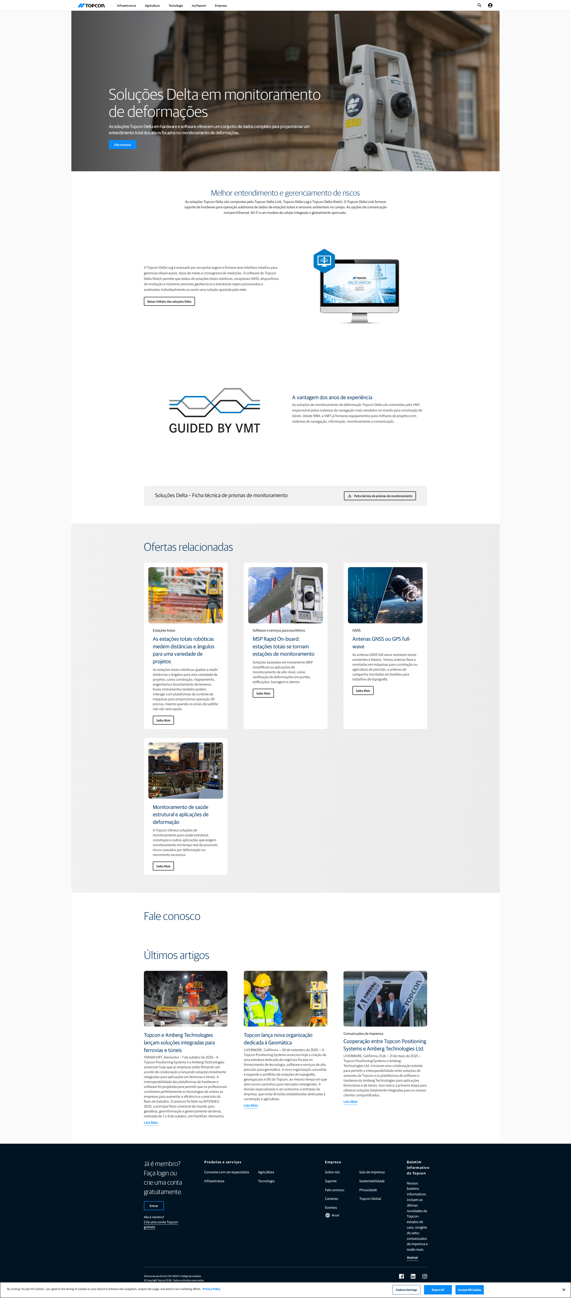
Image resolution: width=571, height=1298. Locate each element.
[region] (285, 1290)
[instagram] (424, 1276)
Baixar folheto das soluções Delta (169, 301)
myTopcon (199, 5)
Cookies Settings (406, 1290)
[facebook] (401, 1276)
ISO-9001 (173, 1276)
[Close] (564, 1290)
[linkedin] (413, 1276)
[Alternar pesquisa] (479, 5)
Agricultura (152, 5)
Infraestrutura (126, 5)
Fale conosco (122, 145)
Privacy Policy (211, 1289)
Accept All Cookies (469, 1290)
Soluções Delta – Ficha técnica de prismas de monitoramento (221, 495)
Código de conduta (190, 1276)
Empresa (221, 5)
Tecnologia (176, 5)
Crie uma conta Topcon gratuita (161, 1224)
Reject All (438, 1290)
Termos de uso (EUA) (155, 1276)
